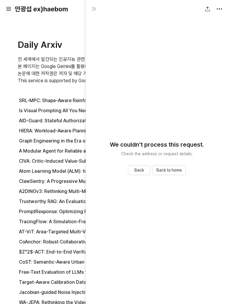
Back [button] (139, 170)
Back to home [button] (169, 170)
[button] (8, 8)
